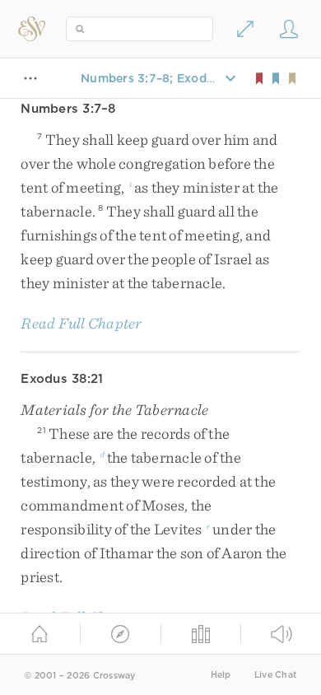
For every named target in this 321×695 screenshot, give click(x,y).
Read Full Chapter (81, 323)
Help (221, 674)
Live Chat (275, 674)
